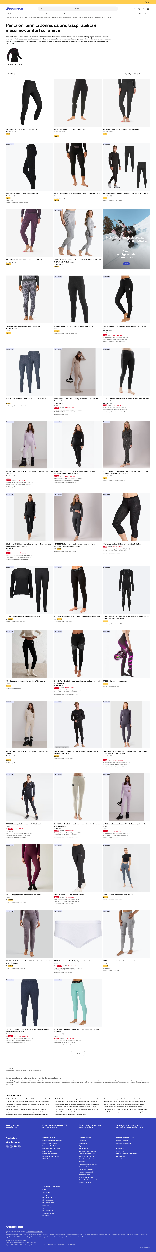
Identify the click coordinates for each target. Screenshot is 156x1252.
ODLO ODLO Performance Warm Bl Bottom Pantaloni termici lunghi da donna (28, 962)
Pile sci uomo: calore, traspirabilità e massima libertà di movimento (125, 1101)
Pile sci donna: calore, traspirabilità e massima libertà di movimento (125, 1099)
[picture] (29, 103)
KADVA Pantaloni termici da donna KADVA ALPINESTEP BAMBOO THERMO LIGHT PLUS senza (77, 261)
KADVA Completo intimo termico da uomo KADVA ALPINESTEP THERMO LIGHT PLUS (77, 752)
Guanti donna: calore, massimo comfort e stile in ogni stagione (26, 1109)
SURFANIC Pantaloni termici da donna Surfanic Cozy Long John (77, 617)
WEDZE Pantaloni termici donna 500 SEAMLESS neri (121, 129)
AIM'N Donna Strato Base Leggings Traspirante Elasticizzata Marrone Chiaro (76, 400)
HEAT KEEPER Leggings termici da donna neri (22, 193)
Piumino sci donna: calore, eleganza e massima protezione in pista (27, 1104)
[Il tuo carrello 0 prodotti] (148, 9)
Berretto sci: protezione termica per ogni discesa (70, 1114)
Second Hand (127, 14)
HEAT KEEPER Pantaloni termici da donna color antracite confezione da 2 (26, 400)
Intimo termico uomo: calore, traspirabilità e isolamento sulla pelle (27, 1101)
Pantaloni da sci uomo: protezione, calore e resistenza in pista (124, 1112)
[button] (129, 337)
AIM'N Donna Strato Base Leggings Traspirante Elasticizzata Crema (28, 752)
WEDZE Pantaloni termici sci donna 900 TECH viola (24, 260)
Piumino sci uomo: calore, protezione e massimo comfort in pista (27, 1114)
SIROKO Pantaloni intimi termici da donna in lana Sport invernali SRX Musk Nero (126, 400)
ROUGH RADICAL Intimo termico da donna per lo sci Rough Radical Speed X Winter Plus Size (75, 472)
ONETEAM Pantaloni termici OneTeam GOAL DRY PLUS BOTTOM (125, 193)
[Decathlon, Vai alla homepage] (14, 8)
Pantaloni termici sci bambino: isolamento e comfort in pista (123, 1106)
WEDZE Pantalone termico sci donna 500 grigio (23, 326)
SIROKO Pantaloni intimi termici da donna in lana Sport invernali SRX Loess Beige (77, 825)
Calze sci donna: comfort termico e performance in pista (73, 1112)
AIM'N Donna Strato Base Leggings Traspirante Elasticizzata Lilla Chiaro (29, 472)
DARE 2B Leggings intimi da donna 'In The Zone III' (24, 824)
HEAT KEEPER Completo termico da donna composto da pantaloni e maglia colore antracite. (75, 545)
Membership (137, 14)
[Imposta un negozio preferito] (135, 9)
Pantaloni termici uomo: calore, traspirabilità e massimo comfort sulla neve (30, 1099)
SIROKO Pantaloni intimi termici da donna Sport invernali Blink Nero (125, 327)
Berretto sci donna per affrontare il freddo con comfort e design (75, 1106)
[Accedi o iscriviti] (144, 9)
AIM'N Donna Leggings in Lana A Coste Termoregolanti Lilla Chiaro (124, 825)
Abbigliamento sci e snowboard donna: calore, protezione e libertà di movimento (130, 1109)
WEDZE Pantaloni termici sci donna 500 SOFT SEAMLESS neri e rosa (77, 195)
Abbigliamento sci (12, 1106)
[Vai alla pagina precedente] (72, 1053)
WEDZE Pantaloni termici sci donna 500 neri (70, 129)
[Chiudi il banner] (148, 2)
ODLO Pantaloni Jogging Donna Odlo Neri (69, 895)
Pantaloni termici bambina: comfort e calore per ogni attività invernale (77, 1104)
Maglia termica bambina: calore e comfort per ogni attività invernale (28, 1112)
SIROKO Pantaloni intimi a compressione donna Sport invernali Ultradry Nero (77, 682)
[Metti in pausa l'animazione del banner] (145, 2)
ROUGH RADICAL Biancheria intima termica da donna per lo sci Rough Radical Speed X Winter (29, 545)
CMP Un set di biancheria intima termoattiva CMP (23, 617)
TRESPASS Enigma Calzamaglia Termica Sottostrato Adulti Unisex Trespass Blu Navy (27, 1030)
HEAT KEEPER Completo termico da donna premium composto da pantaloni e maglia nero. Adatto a (126, 472)
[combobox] (144, 74)
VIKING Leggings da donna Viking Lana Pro (118, 895)
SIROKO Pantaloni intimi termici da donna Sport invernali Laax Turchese (76, 1030)
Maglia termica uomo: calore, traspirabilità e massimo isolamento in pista (78, 1099)
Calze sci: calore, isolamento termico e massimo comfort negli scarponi (78, 1109)
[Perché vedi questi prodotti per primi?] (126, 74)
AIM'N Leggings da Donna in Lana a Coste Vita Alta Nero (26, 681)
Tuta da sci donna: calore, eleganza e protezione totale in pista (124, 1104)
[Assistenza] (139, 9)
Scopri (126, 263)
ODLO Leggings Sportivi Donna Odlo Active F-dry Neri (122, 544)
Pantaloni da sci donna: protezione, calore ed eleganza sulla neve (76, 1101)
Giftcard (146, 14)
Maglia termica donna (15, 64)
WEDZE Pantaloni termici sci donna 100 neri (21, 129)
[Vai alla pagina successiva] (84, 1053)
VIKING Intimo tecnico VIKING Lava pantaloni (119, 961)
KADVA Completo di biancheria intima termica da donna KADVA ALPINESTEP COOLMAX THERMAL (126, 618)
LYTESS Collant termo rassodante (115, 681)
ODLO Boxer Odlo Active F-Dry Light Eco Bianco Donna (74, 961)
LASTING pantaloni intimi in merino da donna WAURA (73, 326)
